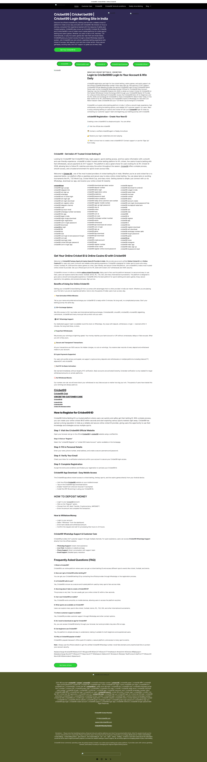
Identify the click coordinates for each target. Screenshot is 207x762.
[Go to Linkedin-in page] (107, 759)
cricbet (79, 683)
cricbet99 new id (105, 692)
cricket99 (94, 434)
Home (76, 6)
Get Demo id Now (66, 665)
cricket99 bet (59, 185)
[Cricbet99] (119, 33)
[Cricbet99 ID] (141, 34)
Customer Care (87, 6)
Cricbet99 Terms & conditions (115, 6)
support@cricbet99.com (103, 722)
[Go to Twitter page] (110, 759)
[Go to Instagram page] (102, 759)
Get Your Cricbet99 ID (67, 50)
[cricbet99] (70, 102)
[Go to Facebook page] (98, 759)
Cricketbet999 (58, 404)
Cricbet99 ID (101, 64)
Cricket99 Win (58, 402)
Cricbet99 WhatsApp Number (103, 725)
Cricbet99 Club (61, 393)
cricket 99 (115, 683)
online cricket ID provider (90, 272)
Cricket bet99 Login (82, 64)
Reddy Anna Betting (136, 6)
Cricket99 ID (58, 399)
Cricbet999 (64, 64)
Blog (147, 6)
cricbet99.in (58, 227)
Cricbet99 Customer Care (68, 397)
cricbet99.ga (125, 238)
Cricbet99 (98, 6)
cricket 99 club (98, 694)
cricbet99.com (105, 718)
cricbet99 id (91, 686)
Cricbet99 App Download (119, 64)
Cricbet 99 (68, 174)
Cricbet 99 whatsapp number (62, 406)
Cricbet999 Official (141, 64)
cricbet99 (71, 683)
